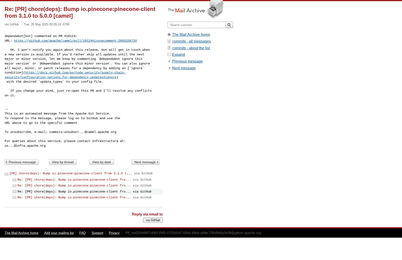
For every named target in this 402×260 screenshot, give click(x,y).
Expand (178, 55)
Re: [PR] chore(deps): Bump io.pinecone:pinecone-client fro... (74, 180)
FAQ (82, 233)
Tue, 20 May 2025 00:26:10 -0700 (46, 24)
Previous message (22, 162)
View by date (101, 162)
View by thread (63, 162)
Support (97, 233)
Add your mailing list (59, 233)
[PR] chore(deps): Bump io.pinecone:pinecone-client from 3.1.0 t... (70, 173)
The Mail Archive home (191, 35)
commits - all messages (191, 41)
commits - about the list (191, 48)
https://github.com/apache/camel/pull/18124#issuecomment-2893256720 (75, 41)
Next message (145, 162)
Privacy (114, 233)
